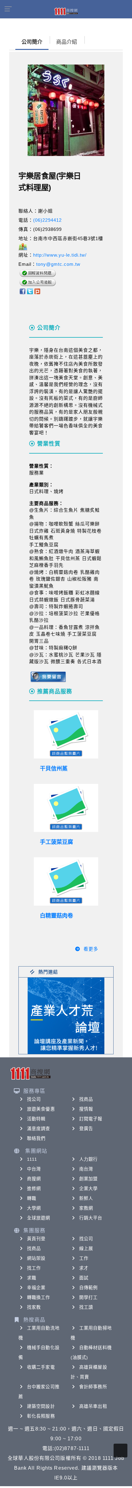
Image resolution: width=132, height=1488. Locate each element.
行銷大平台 (91, 1217)
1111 (32, 1159)
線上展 (86, 1248)
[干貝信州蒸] (66, 734)
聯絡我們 (36, 1138)
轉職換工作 (38, 1297)
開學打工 (88, 1297)
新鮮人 (86, 1198)
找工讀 (86, 1307)
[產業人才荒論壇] (66, 1015)
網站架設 (36, 1258)
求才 (83, 1268)
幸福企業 (36, 1287)
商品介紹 (66, 42)
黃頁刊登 (36, 1238)
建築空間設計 (41, 1406)
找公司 (34, 1099)
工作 (83, 1258)
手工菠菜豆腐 (56, 842)
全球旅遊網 (38, 1217)
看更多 (90, 949)
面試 (83, 1277)
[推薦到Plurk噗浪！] (37, 291)
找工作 (34, 1268)
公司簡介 (31, 42)
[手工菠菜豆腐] (66, 808)
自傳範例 (88, 1287)
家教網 (86, 1208)
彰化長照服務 (41, 1416)
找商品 (86, 1099)
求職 (31, 1277)
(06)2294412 (47, 220)
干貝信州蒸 (54, 769)
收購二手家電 (41, 1367)
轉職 (31, 1198)
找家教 (34, 1307)
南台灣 (86, 1169)
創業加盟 (88, 1178)
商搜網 (34, 1178)
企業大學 (88, 1188)
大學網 (34, 1208)
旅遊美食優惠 (41, 1109)
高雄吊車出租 (93, 1406)
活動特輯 (36, 1118)
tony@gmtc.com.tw (58, 264)
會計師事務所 (93, 1386)
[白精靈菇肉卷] (66, 881)
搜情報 (86, 1109)
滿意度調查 (38, 1128)
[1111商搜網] (66, 11)
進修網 (34, 1188)
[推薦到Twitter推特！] (30, 291)
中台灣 (34, 1169)
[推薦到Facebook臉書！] (22, 291)
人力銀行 (88, 1159)
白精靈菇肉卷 (56, 916)
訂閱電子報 (91, 1118)
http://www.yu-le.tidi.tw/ (60, 255)
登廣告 (86, 1128)
